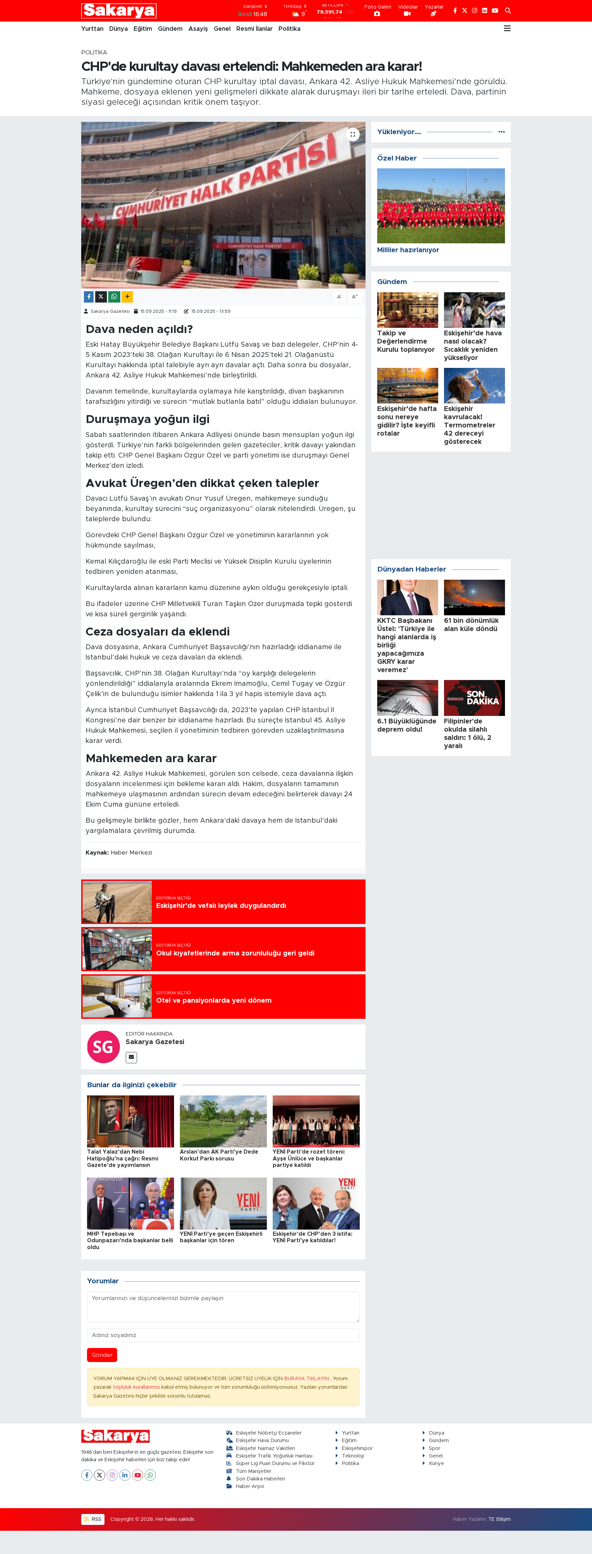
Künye (436, 1463)
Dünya (118, 29)
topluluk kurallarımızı (137, 1387)
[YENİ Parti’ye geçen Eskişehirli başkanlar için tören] (223, 1203)
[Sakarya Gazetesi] (103, 1046)
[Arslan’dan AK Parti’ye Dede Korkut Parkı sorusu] (223, 1121)
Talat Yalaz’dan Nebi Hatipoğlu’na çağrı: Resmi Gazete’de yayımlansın (122, 1158)
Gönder (102, 1355)
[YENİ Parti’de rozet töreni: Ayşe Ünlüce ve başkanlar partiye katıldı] (316, 1121)
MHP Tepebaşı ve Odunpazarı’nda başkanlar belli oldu (130, 1240)
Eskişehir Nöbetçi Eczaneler (268, 1433)
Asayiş (198, 29)
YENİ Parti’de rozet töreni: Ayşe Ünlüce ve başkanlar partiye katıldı (309, 1158)
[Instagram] (112, 1475)
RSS (95, 1519)
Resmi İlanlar (254, 29)
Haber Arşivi (250, 1486)
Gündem (170, 29)
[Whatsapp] (150, 1475)
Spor (434, 1448)
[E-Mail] (131, 1057)
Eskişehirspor (357, 1448)
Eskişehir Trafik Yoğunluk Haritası (274, 1456)
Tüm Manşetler (253, 1471)
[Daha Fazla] (127, 297)
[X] (99, 1475)
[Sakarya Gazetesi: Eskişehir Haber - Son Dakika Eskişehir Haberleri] (119, 10)
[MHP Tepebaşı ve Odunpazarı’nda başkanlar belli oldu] (130, 1203)
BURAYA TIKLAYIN (307, 1378)
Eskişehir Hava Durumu (262, 1440)
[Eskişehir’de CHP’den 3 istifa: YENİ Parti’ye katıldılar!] (316, 1203)
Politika (289, 29)
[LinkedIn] (125, 1475)
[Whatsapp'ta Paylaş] (114, 297)
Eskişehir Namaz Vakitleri (265, 1448)
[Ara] (508, 11)
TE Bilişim (499, 1519)
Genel (222, 29)
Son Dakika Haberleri (260, 1478)
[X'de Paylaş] (101, 297)
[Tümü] (501, 132)
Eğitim (143, 29)
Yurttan (92, 29)
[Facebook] (86, 1475)
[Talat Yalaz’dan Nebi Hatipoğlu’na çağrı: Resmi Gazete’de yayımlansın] (130, 1121)
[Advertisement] (441, 505)
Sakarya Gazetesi (110, 311)
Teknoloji (353, 1456)
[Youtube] (137, 1475)
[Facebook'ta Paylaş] (89, 297)
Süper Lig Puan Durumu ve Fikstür (275, 1463)
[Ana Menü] (507, 29)
